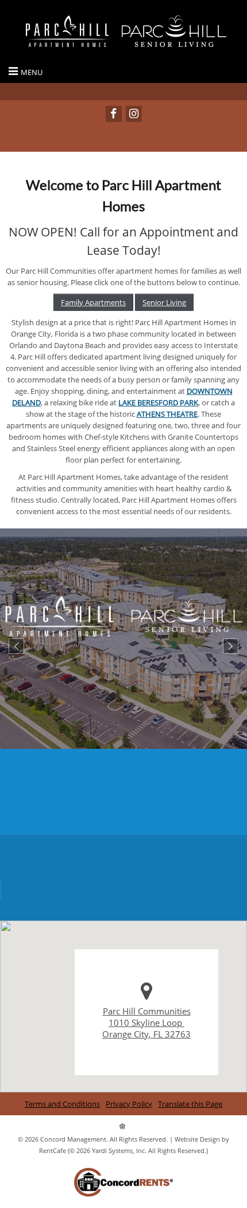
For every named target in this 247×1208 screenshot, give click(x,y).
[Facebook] (114, 114)
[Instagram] (134, 114)
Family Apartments (93, 302)
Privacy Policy (129, 1104)
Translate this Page (190, 1104)
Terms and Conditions (62, 1104)
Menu (32, 72)
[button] (16, 646)
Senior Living (164, 302)
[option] (123, 638)
